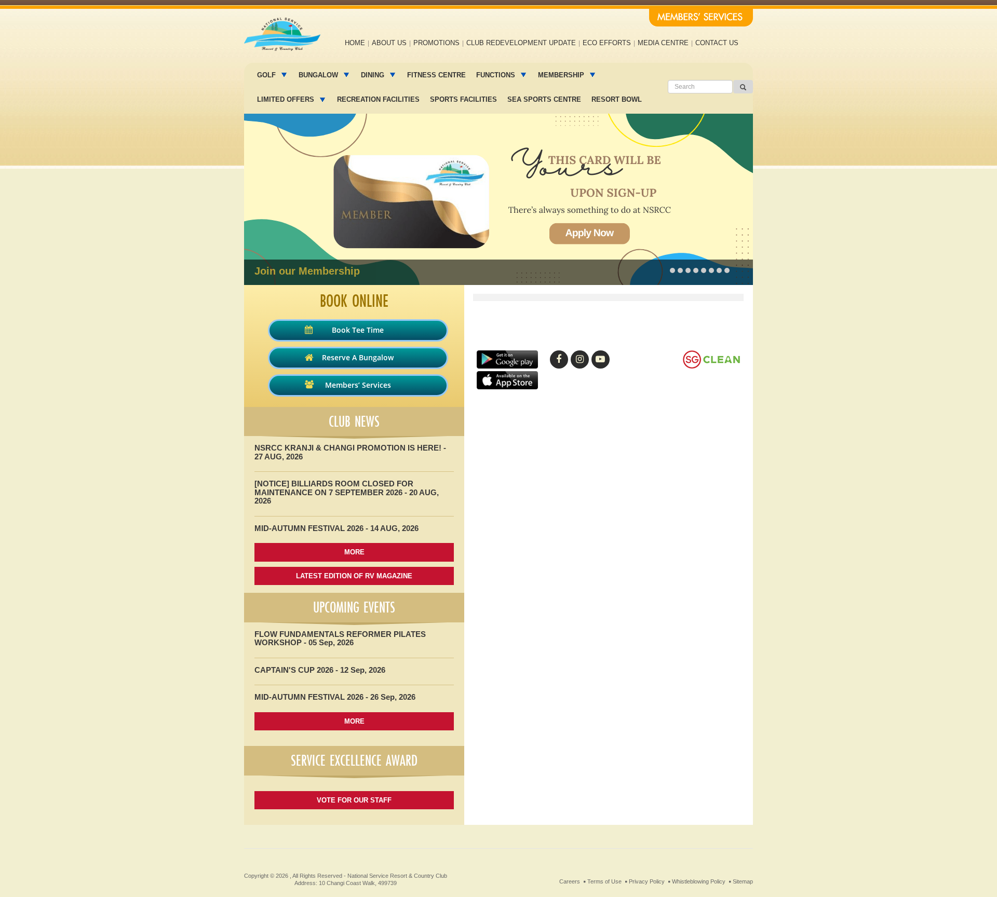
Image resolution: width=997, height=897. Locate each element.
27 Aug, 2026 (278, 456)
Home (355, 43)
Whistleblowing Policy (698, 881)
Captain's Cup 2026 (293, 669)
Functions (496, 75)
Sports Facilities (463, 99)
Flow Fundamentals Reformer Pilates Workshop (340, 638)
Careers (569, 881)
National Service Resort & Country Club (397, 876)
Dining (373, 75)
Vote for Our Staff (354, 800)
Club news (354, 421)
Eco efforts (607, 43)
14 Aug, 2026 (394, 528)
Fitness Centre (436, 75)
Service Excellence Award (354, 760)
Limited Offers (286, 99)
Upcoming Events (354, 607)
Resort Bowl (616, 99)
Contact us (716, 43)
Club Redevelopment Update (521, 43)
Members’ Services (358, 385)
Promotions (436, 43)
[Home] (282, 34)
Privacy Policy (647, 881)
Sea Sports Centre (544, 99)
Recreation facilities (378, 99)
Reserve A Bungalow (358, 357)
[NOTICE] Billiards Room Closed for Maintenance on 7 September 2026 (333, 488)
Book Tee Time (358, 330)
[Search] (743, 86)
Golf (267, 75)
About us (389, 43)
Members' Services (701, 17)
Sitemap (743, 881)
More (354, 552)
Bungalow (319, 75)
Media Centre (663, 43)
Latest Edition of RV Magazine (354, 576)
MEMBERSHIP (562, 75)
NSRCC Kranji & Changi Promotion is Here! (347, 447)
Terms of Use (604, 881)
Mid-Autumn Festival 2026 (308, 528)
